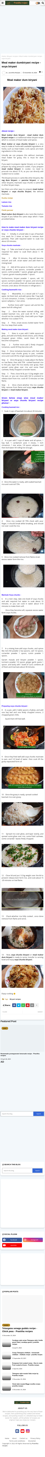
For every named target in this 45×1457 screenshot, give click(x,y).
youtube (14, 1245)
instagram (34, 1240)
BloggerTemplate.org (22, 1452)
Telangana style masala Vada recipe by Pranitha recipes (25, 1374)
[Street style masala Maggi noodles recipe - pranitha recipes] (6, 1387)
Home (4, 56)
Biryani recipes (12, 56)
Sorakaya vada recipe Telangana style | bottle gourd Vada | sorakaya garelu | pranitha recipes (27, 1342)
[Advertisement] (22, 30)
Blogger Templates (21, 1448)
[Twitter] (19, 1005)
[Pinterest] (28, 1005)
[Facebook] (14, 1005)
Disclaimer (32, 1441)
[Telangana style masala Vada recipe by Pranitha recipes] (6, 1376)
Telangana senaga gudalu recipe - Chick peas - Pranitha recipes (19, 1330)
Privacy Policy (35, 1438)
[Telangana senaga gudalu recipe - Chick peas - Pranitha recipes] (22, 1309)
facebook (13, 1240)
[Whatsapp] (23, 1005)
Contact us (23, 1438)
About (14, 1438)
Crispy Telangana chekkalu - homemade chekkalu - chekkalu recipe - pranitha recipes (27, 1353)
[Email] (32, 1005)
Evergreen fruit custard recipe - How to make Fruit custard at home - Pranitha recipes (27, 1364)
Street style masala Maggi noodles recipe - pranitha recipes (26, 1385)
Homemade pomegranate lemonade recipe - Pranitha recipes (20, 1054)
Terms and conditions (17, 1441)
